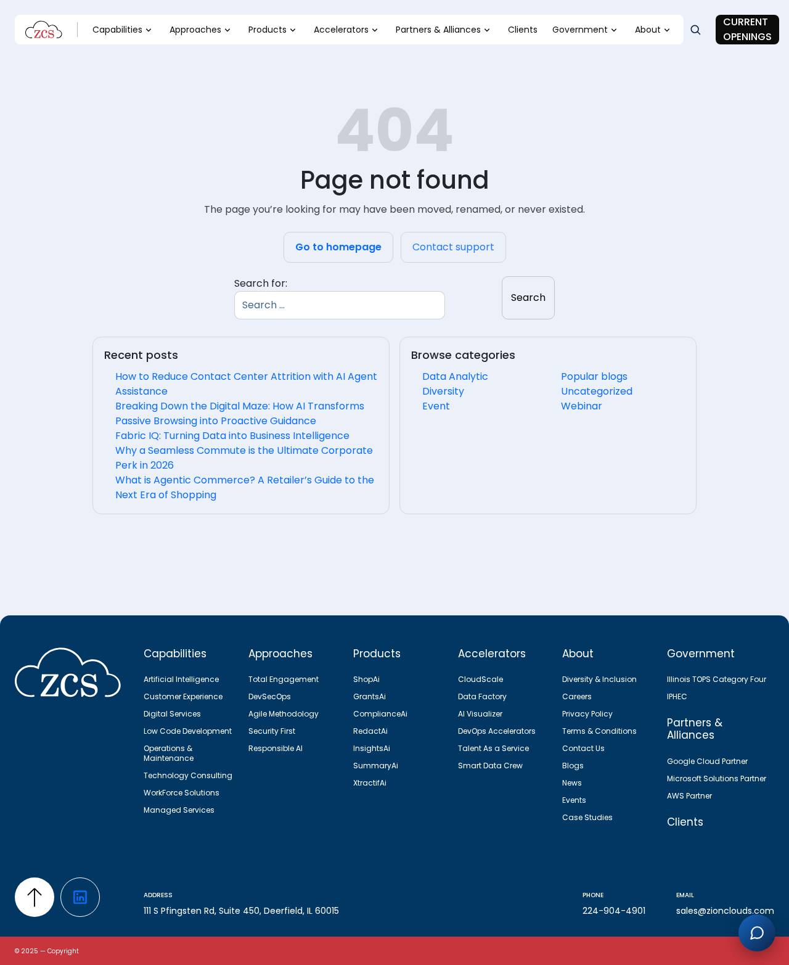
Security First (271, 731)
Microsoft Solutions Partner (716, 779)
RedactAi (370, 731)
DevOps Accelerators (497, 731)
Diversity (443, 391)
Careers (577, 697)
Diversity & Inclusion (599, 679)
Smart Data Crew (490, 766)
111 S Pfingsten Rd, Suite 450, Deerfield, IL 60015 (241, 911)
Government (580, 29)
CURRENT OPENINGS (747, 29)
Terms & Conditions (599, 731)
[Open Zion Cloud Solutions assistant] (756, 932)
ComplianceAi (380, 714)
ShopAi (366, 679)
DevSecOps (269, 697)
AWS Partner (689, 796)
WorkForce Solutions (181, 793)
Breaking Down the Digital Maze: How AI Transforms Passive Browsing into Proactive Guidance (239, 413)
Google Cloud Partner (707, 761)
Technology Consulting (188, 776)
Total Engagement (283, 679)
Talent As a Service (493, 749)
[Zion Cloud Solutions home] (72, 674)
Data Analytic (455, 376)
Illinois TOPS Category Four (716, 679)
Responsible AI (275, 749)
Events (574, 800)
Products (267, 29)
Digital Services (172, 714)
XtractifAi (369, 783)
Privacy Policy (587, 714)
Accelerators (341, 29)
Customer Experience (183, 697)
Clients (523, 29)
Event (436, 406)
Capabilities (117, 29)
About (648, 29)
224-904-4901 (614, 911)
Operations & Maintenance (169, 753)
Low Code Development (188, 731)
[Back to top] (34, 897)
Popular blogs (594, 376)
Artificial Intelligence (181, 679)
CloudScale (480, 679)
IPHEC (677, 697)
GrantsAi (369, 697)
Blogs (573, 766)
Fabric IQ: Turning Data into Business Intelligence (232, 436)
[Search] (695, 29)
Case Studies (587, 818)
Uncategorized (596, 391)
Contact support (453, 247)
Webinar (581, 406)
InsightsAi (371, 749)
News (572, 783)
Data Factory (482, 697)
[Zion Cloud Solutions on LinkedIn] (80, 897)
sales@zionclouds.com (725, 911)
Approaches (195, 29)
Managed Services (179, 810)
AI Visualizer (480, 714)
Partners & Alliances (438, 29)
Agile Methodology (283, 714)
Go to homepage (338, 247)
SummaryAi (375, 766)
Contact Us (583, 749)
